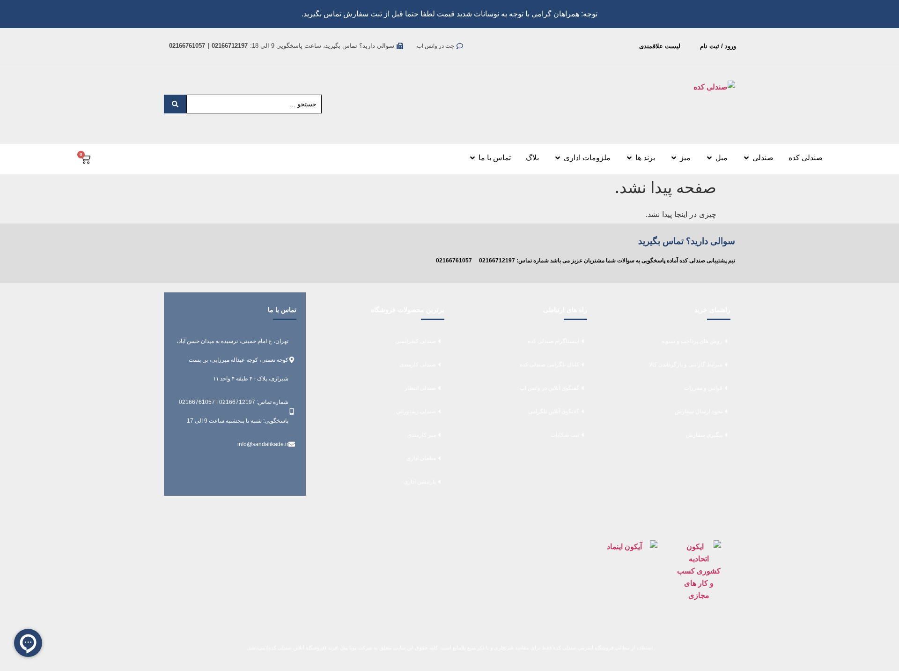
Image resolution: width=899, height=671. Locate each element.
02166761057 (454, 260)
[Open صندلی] (746, 158)
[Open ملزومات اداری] (557, 158)
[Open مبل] (709, 158)
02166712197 (497, 260)
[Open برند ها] (629, 158)
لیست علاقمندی (659, 46)
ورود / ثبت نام (718, 46)
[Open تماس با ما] (472, 158)
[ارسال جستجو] (175, 104)
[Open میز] (674, 158)
